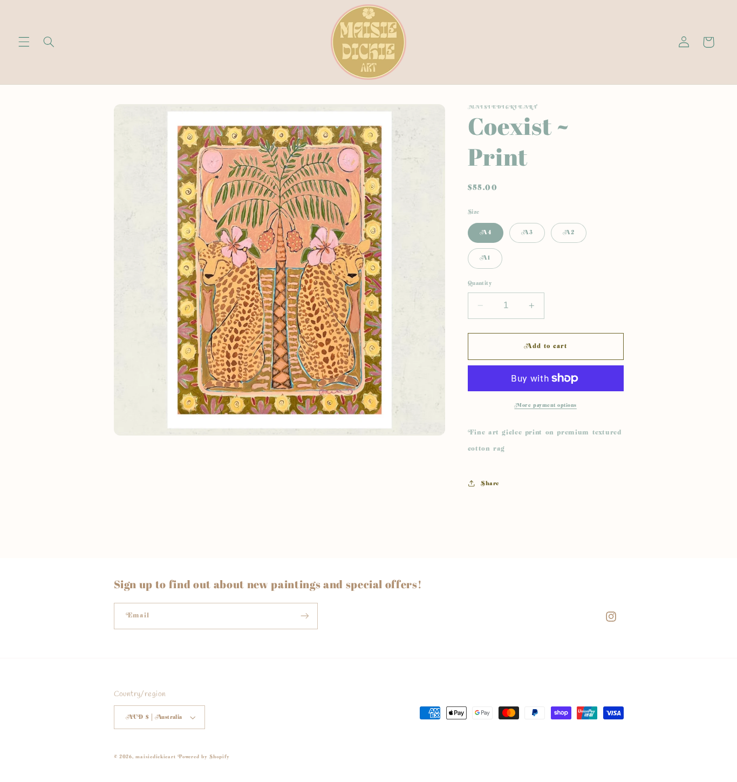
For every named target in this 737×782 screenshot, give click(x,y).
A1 (485, 258)
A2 (569, 232)
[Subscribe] (304, 616)
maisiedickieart (155, 757)
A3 (527, 232)
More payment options (545, 405)
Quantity (480, 283)
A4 (486, 232)
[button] (23, 42)
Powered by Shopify (203, 757)
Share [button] (490, 483)
